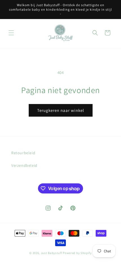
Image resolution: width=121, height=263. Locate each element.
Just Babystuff (51, 253)
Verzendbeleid (24, 165)
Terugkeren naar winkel (60, 110)
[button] (11, 33)
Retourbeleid (23, 152)
